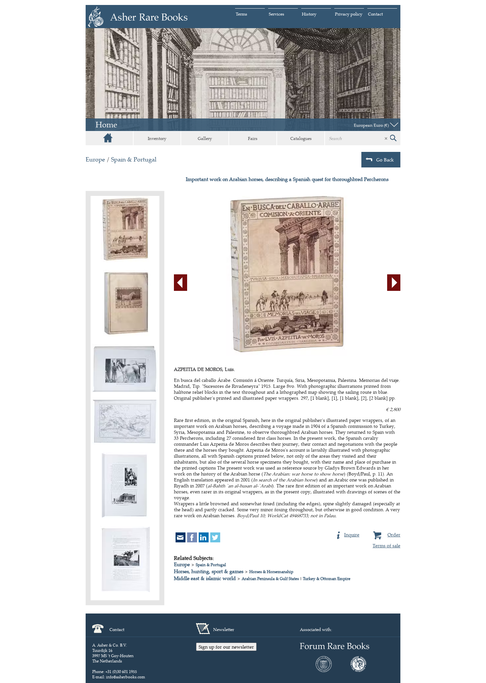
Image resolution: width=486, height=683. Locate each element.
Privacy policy (348, 14)
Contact (375, 14)
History (309, 14)
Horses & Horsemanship (271, 571)
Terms (241, 14)
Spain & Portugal (133, 159)
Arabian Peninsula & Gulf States (270, 578)
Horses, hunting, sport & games (208, 571)
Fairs (253, 138)
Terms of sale (386, 545)
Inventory (157, 138)
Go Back (385, 160)
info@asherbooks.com (125, 677)
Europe (95, 159)
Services (276, 14)
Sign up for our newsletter (226, 647)
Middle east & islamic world (205, 578)
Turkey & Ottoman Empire (326, 578)
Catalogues (301, 138)
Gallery (205, 138)
